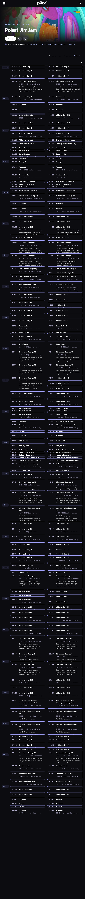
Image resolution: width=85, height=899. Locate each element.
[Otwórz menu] (4, 3)
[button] (81, 62)
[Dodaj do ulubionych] (19, 39)
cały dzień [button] (76, 56)
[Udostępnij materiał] (25, 39)
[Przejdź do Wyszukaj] (81, 3)
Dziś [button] (48, 56)
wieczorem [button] (67, 56)
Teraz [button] (54, 56)
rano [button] (59, 56)
